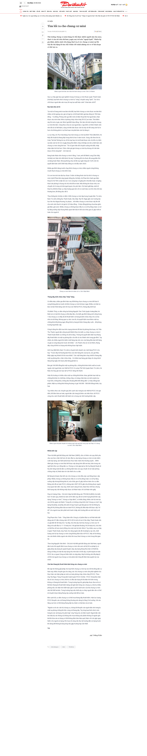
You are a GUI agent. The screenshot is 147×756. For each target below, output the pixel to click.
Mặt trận (32, 11)
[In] (42, 42)
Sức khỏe (62, 11)
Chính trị (25, 11)
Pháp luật (69, 11)
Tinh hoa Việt (83, 11)
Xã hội (38, 11)
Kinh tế (43, 11)
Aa (42, 26)
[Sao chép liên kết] (42, 38)
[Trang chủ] (21, 11)
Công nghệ (101, 11)
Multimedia (108, 11)
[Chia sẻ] (145, 754)
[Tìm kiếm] (24, 3)
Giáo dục (55, 11)
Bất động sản (92, 11)
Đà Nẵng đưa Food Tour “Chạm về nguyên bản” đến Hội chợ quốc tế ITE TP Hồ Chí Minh (48, 16)
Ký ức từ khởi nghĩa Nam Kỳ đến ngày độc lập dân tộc (96, 16)
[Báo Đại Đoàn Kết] (73, 4)
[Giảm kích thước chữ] (43, 24)
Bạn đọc (75, 11)
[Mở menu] (20, 3)
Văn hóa (49, 11)
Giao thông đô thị (118, 11)
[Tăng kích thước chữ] (43, 28)
